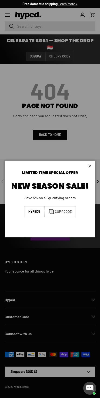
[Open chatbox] (89, 388)
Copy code (63, 211)
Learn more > (67, 4)
